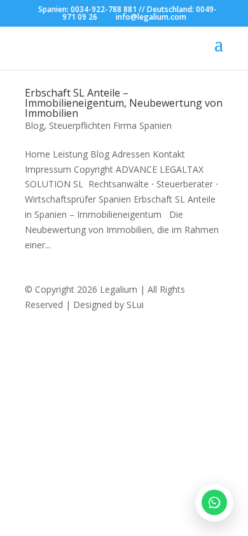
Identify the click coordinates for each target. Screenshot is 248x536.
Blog (34, 125)
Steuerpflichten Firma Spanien (110, 125)
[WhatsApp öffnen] (214, 502)
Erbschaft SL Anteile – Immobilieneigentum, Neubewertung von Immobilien (124, 103)
